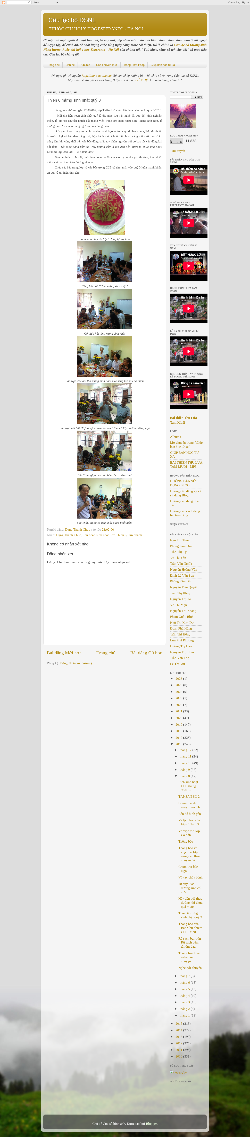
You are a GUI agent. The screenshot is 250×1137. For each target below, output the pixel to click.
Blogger (151, 1123)
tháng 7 (185, 976)
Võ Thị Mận (178, 605)
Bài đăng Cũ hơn (146, 652)
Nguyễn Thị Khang (183, 610)
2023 (179, 698)
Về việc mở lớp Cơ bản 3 (189, 833)
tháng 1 (185, 1015)
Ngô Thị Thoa (179, 540)
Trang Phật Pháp (134, 65)
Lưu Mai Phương (182, 640)
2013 (179, 1036)
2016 (179, 744)
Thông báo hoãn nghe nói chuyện (189, 957)
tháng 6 (185, 982)
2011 (179, 1050)
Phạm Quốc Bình (182, 616)
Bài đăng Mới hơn (64, 652)
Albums (85, 65)
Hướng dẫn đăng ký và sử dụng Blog (185, 493)
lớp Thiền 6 (119, 535)
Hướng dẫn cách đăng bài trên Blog (185, 513)
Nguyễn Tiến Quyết (183, 587)
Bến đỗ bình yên (189, 814)
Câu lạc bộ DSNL (72, 20)
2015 (179, 1023)
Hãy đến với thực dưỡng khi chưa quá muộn (190, 902)
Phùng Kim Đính (181, 546)
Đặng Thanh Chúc (68, 535)
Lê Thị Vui (177, 664)
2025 (179, 685)
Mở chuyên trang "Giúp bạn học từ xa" (186, 444)
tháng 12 (186, 750)
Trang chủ (53, 65)
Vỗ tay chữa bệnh (190, 877)
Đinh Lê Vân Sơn (182, 575)
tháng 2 (185, 1009)
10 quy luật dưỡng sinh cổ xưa (189, 888)
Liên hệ (70, 65)
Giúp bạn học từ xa (163, 65)
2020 (179, 718)
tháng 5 (185, 989)
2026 (179, 678)
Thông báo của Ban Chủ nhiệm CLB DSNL (190, 928)
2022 (179, 705)
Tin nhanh (135, 535)
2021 (179, 711)
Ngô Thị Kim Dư (182, 622)
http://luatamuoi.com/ (97, 75)
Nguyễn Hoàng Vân (183, 569)
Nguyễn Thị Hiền (182, 652)
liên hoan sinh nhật (96, 535)
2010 (179, 1056)
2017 (179, 737)
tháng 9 (185, 769)
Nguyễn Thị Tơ (180, 599)
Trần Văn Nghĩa (181, 563)
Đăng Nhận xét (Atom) (76, 663)
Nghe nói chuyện (190, 968)
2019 (179, 724)
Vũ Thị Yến (178, 558)
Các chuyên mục (107, 65)
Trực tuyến (177, 151)
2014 (179, 1030)
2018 (179, 731)
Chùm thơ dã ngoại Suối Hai (190, 805)
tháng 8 (185, 776)
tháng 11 (186, 756)
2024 (179, 692)
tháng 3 (185, 1002)
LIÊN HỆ (141, 80)
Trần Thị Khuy (180, 593)
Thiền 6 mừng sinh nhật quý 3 (190, 915)
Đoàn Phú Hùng (181, 628)
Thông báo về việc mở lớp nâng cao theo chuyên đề (189, 854)
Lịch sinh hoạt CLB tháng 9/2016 (188, 786)
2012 (179, 1043)
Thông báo (185, 841)
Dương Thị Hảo (181, 646)
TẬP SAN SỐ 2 (189, 796)
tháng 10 (186, 763)
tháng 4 (185, 995)
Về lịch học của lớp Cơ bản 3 (189, 822)
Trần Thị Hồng (180, 634)
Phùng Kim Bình (181, 581)
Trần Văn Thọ (179, 658)
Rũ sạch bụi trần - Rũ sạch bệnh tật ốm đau (190, 942)
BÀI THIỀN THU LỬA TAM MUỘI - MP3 (186, 464)
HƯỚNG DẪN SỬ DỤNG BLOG (183, 483)
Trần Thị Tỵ (178, 552)
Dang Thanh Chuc (78, 529)
